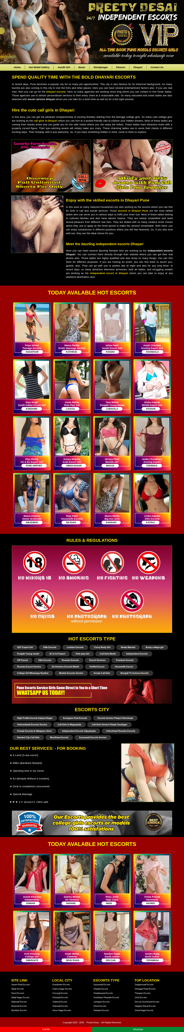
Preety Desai (92, 1022)
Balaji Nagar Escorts (20, 997)
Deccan (111, 960)
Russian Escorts (70, 660)
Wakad (110, 466)
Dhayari (137, 67)
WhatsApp (138, 1029)
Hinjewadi (32, 522)
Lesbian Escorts (75, 647)
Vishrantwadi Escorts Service (32, 724)
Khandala (152, 352)
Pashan (150, 409)
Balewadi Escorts (19, 1002)
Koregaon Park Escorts (75, 718)
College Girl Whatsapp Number (33, 673)
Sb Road (71, 522)
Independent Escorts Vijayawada (79, 731)
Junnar (30, 903)
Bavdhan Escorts (19, 1010)
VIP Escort (22, 660)
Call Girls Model (108, 654)
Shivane (71, 903)
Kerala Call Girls (102, 673)
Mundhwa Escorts (59, 737)
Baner (81, 67)
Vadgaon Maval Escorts (145, 1006)
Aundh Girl (64, 67)
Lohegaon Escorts (102, 1002)
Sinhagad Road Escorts (145, 989)
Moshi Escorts (100, 1006)
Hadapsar (32, 352)
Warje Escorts (17, 989)
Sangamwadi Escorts (144, 984)
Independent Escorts (137, 654)
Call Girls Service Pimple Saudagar (109, 724)
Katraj (150, 522)
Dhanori (120, 67)
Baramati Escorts (19, 1006)
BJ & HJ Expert (57, 654)
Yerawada (152, 960)
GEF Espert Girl (25, 647)
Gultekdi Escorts (60, 1002)
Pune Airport (34, 466)
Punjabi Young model (28, 654)
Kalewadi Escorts (60, 1006)
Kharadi (111, 522)
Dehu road (72, 960)
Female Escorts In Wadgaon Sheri (34, 731)
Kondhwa (31, 409)
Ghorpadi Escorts (60, 997)
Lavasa (70, 409)
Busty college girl (155, 647)
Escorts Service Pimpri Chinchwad (115, 718)
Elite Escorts (49, 647)
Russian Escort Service (29, 667)
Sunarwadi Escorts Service (93, 737)
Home (17, 67)
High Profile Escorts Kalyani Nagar (35, 718)
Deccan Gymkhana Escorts (147, 1002)
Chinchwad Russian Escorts (120, 731)
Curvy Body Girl (102, 647)
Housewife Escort (124, 667)
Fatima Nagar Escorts (62, 989)
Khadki (110, 352)
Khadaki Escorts (101, 989)
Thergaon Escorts (142, 993)
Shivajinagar (100, 67)
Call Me (46, 1029)
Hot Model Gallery (39, 67)
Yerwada (151, 466)
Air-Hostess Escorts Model (65, 667)
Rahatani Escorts (101, 1010)
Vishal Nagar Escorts (144, 1010)
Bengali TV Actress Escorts (135, 673)
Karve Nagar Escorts (62, 1010)
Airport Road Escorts (20, 984)
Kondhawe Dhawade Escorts (106, 997)
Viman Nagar (74, 466)
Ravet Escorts (17, 993)
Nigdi (109, 903)
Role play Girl (82, 654)
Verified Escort (96, 667)
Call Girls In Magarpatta (69, 724)
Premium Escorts (125, 660)
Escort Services (97, 660)
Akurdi (150, 903)
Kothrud (71, 352)
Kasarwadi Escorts (102, 984)
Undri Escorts (141, 997)
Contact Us (157, 67)
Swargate (32, 960)
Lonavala (112, 409)
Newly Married (128, 647)
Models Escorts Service (71, 673)
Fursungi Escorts (60, 993)
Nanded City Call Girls (28, 737)
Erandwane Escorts (61, 984)
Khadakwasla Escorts (103, 993)
